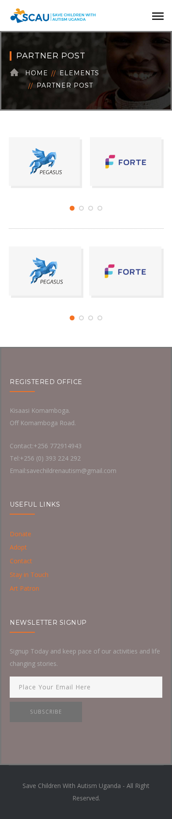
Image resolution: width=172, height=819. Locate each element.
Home (36, 73)
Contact (21, 561)
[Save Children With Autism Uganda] (53, 15)
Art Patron (24, 588)
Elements (79, 73)
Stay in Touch (29, 574)
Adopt (18, 547)
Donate (20, 534)
